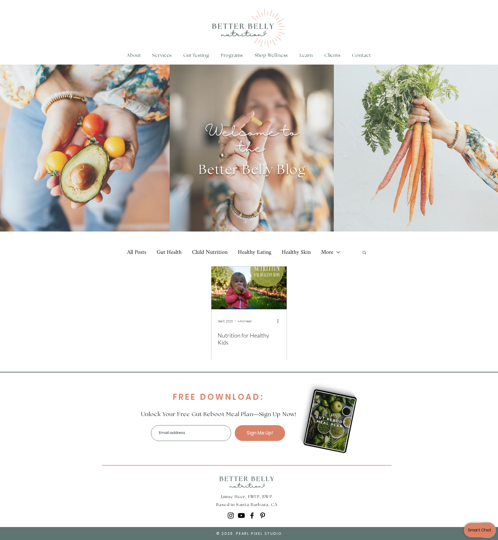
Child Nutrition (209, 252)
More (327, 252)
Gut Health (169, 252)
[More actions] (279, 321)
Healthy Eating (254, 252)
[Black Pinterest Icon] (263, 515)
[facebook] (252, 515)
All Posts (136, 252)
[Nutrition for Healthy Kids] (249, 288)
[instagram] (231, 515)
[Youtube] (241, 515)
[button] (232, 55)
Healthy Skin (296, 252)
